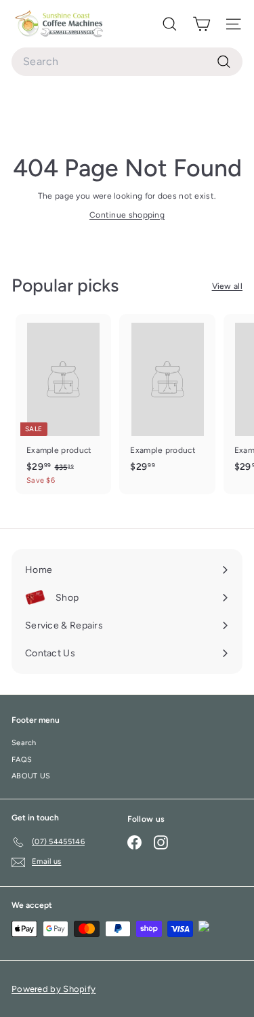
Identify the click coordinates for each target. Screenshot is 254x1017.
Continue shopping (127, 215)
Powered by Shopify (54, 989)
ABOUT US (31, 776)
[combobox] (127, 61)
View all (227, 286)
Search (24, 742)
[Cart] (201, 23)
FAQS (22, 759)
